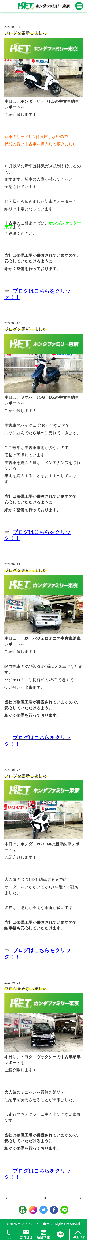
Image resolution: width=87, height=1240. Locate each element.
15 (43, 1197)
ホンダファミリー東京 (33, 1223)
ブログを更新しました (25, 33)
